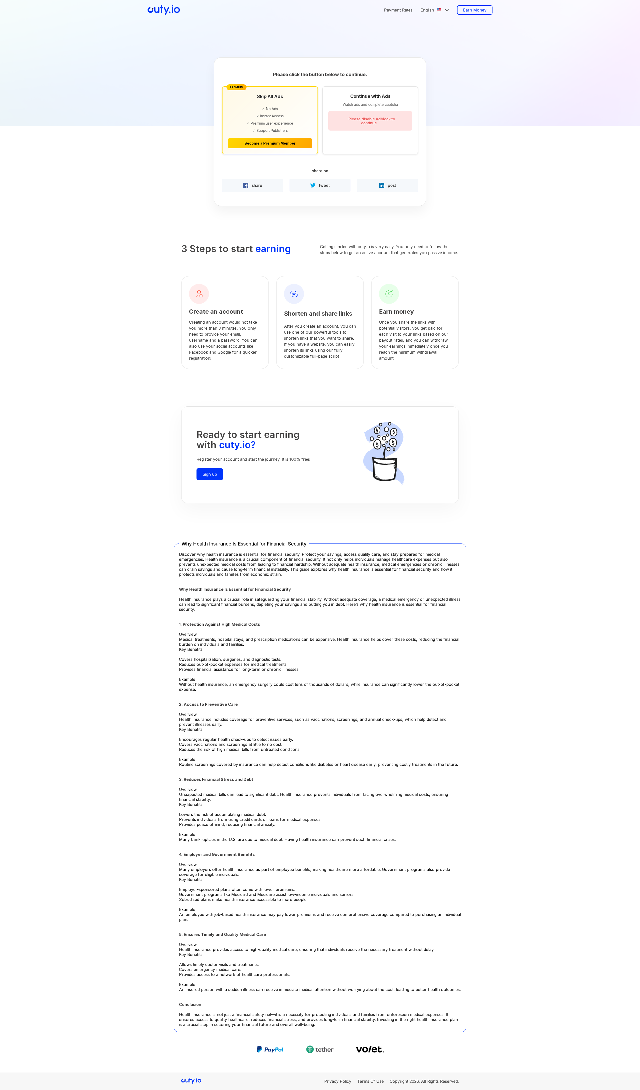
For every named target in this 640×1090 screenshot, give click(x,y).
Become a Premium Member (270, 143)
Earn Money (474, 10)
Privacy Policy (337, 1081)
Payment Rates (398, 10)
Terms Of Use (370, 1081)
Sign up (209, 474)
